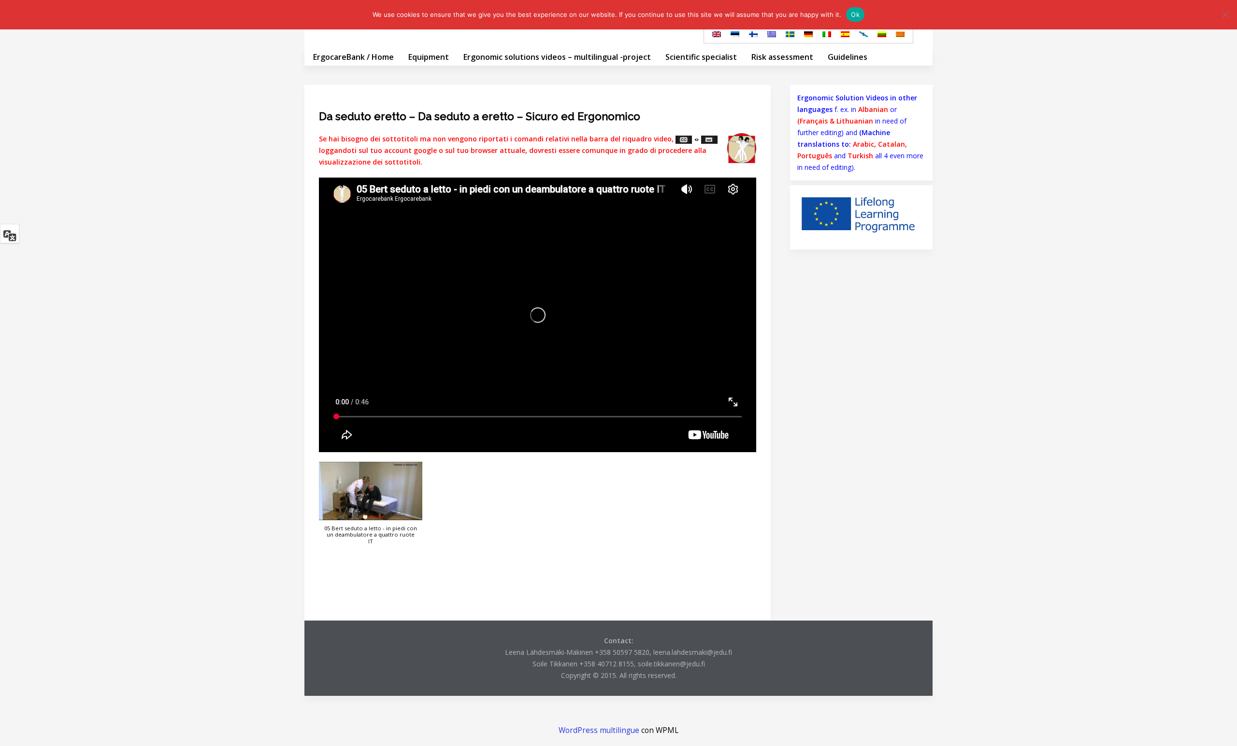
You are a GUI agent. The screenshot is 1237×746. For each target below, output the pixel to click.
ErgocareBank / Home (353, 57)
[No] (1225, 14)
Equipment (428, 57)
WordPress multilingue (599, 730)
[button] (370, 508)
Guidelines (847, 57)
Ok (855, 14)
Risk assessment (782, 57)
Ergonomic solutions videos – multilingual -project (557, 57)
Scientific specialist (701, 57)
